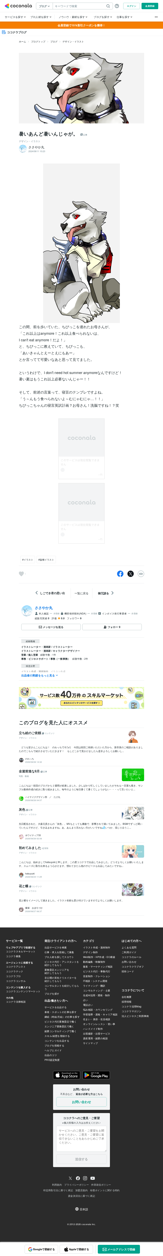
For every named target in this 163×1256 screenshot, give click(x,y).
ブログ (53, 41)
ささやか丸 (44, 607)
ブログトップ (38, 41)
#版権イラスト (46, 559)
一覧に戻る (81, 593)
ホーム (22, 41)
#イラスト (27, 559)
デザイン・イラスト (73, 41)
